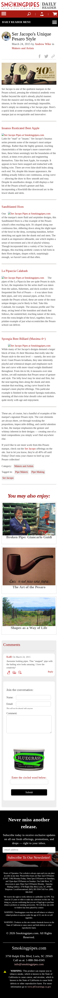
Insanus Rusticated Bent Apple (20, 128)
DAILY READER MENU (16, 22)
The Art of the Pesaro (29, 587)
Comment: (10, 713)
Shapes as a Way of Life (29, 628)
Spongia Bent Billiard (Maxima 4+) (24, 338)
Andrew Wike (43, 44)
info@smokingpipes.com (29, 964)
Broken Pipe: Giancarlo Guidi (29, 537)
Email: (9, 704)
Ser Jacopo (30, 448)
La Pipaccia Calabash (15, 271)
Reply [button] (50, 671)
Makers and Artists (23, 48)
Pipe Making (37, 472)
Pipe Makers (21, 472)
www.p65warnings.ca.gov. (39, 987)
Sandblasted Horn (13, 206)
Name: (9, 697)
